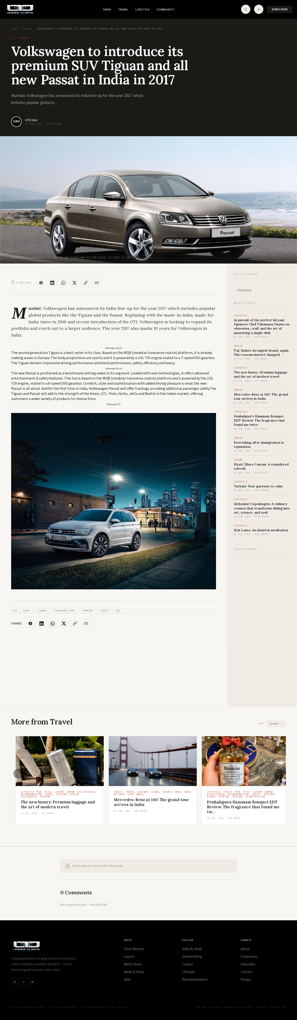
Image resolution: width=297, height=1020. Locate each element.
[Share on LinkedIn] (52, 282)
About (245, 949)
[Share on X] (74, 282)
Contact (246, 972)
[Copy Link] (85, 282)
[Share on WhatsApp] (63, 282)
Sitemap (260, 1007)
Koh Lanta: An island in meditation (261, 530)
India (26, 611)
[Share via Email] (96, 282)
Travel (123, 10)
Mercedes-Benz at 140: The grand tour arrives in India (261, 396)
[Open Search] (245, 9)
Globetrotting (192, 956)
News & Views (134, 972)
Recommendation (195, 979)
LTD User (31, 120)
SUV (118, 611)
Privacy (246, 979)
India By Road (192, 949)
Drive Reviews (134, 949)
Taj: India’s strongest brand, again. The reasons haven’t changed (261, 352)
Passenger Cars (65, 611)
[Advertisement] (262, 627)
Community (165, 10)
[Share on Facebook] (41, 282)
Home (14, 28)
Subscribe (280, 9)
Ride (127, 979)
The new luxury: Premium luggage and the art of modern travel (260, 374)
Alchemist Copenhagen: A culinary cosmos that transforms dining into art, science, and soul (262, 508)
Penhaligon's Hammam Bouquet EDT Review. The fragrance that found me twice (259, 420)
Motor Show (133, 964)
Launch (42, 611)
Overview (244, 290)
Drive (107, 10)
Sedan (104, 611)
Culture (187, 964)
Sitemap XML (278, 1007)
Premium (88, 611)
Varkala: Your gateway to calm (258, 486)
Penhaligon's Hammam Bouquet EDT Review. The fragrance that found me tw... (239, 807)
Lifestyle (143, 10)
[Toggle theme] (258, 9)
